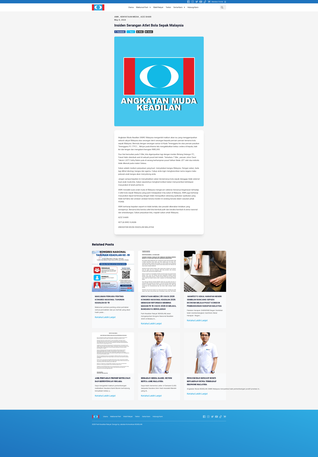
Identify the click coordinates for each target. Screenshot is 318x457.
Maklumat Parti (142, 7)
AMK (116, 17)
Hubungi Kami (193, 7)
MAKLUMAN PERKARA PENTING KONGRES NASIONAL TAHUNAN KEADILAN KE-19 (109, 299)
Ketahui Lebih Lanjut (105, 317)
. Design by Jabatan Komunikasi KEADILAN (117, 424)
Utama (131, 7)
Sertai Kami (177, 7)
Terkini (168, 7)
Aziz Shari (145, 17)
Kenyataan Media (129, 17)
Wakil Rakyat (158, 7)
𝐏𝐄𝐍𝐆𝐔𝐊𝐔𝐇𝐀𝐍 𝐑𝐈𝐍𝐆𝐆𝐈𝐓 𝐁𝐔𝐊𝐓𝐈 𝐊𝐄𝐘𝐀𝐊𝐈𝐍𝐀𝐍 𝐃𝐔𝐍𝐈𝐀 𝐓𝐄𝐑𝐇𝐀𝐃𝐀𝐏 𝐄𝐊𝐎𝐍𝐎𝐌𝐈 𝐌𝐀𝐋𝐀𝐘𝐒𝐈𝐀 (201, 381)
